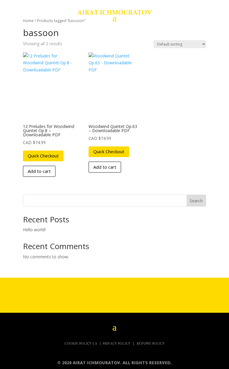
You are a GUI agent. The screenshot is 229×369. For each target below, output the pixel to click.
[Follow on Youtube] (144, 294)
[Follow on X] (84, 294)
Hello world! (34, 229)
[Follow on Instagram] (114, 294)
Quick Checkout (43, 156)
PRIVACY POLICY (117, 343)
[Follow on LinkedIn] (174, 294)
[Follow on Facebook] (55, 294)
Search (196, 201)
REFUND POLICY (151, 343)
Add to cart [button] (39, 171)
